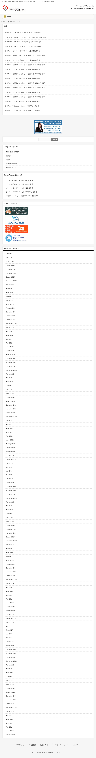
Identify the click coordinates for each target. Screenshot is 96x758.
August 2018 (10, 583)
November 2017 (11, 611)
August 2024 (10, 327)
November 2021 (11, 451)
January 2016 (10, 692)
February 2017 (10, 645)
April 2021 (9, 475)
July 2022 (9, 424)
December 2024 (11, 312)
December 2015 (11, 696)
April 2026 (9, 258)
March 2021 (10, 479)
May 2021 (9, 471)
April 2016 (9, 680)
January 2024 (10, 354)
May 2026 (9, 254)
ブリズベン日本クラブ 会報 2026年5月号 (19, 180)
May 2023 (9, 386)
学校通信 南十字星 (12, 163)
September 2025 (11, 281)
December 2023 (11, 358)
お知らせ (9, 156)
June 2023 (9, 382)
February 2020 (10, 525)
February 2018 (10, 607)
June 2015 (9, 719)
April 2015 (9, 727)
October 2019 (10, 537)
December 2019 (11, 529)
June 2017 (9, 630)
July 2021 (9, 467)
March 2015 (10, 731)
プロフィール (20, 745)
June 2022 (9, 428)
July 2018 (9, 587)
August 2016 (10, 665)
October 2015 (10, 704)
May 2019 (9, 556)
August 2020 (10, 502)
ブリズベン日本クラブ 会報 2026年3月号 (19, 188)
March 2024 (10, 347)
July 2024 (9, 331)
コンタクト (76, 745)
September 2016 (11, 661)
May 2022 (9, 432)
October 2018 (10, 576)
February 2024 (10, 351)
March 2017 (10, 642)
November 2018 (11, 572)
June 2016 (9, 673)
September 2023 (11, 370)
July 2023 (9, 378)
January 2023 (10, 401)
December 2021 (11, 448)
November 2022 (11, 409)
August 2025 (10, 285)
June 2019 (9, 552)
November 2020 (11, 490)
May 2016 (9, 676)
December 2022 (11, 405)
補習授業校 (32, 745)
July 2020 (9, 506)
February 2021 (10, 483)
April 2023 (9, 389)
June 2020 (9, 510)
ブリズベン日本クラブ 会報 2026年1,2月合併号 (21, 192)
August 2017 (10, 622)
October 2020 (10, 494)
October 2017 (10, 614)
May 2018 (9, 595)
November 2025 (11, 273)
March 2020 (10, 521)
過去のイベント (11, 167)
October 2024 (10, 320)
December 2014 (11, 735)
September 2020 (11, 498)
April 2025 (9, 300)
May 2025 (9, 296)
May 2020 (9, 514)
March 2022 (10, 440)
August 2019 (10, 545)
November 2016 (11, 653)
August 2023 (10, 374)
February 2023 (10, 397)
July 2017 (9, 626)
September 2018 (11, 579)
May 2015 (9, 723)
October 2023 (10, 366)
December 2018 (11, 568)
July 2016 (9, 669)
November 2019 (11, 533)
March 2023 (10, 393)
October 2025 (10, 277)
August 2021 (10, 463)
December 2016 (11, 649)
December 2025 (11, 269)
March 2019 (10, 560)
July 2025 (9, 289)
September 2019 (11, 541)
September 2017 (11, 618)
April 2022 (9, 436)
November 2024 (11, 316)
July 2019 (9, 548)
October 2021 (10, 455)
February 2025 (10, 308)
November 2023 (11, 362)
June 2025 (9, 292)
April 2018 (9, 599)
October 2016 (10, 657)
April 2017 (9, 638)
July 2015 (9, 715)
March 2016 (10, 684)
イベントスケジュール (61, 745)
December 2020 (11, 486)
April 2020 (9, 517)
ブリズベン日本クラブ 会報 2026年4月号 (19, 184)
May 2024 (9, 339)
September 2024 (11, 323)
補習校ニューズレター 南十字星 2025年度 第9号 (22, 196)
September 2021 (11, 459)
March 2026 (10, 261)
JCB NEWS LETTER (12, 152)
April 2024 (9, 343)
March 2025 (10, 304)
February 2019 (10, 564)
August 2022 (10, 420)
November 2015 (11, 700)
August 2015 (10, 711)
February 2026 (10, 265)
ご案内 (8, 160)
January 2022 (10, 444)
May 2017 (9, 634)
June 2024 (9, 335)
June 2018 (9, 591)
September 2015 (11, 708)
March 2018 (10, 603)
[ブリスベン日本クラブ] (14, 11)
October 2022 (10, 413)
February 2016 (10, 688)
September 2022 (11, 417)
